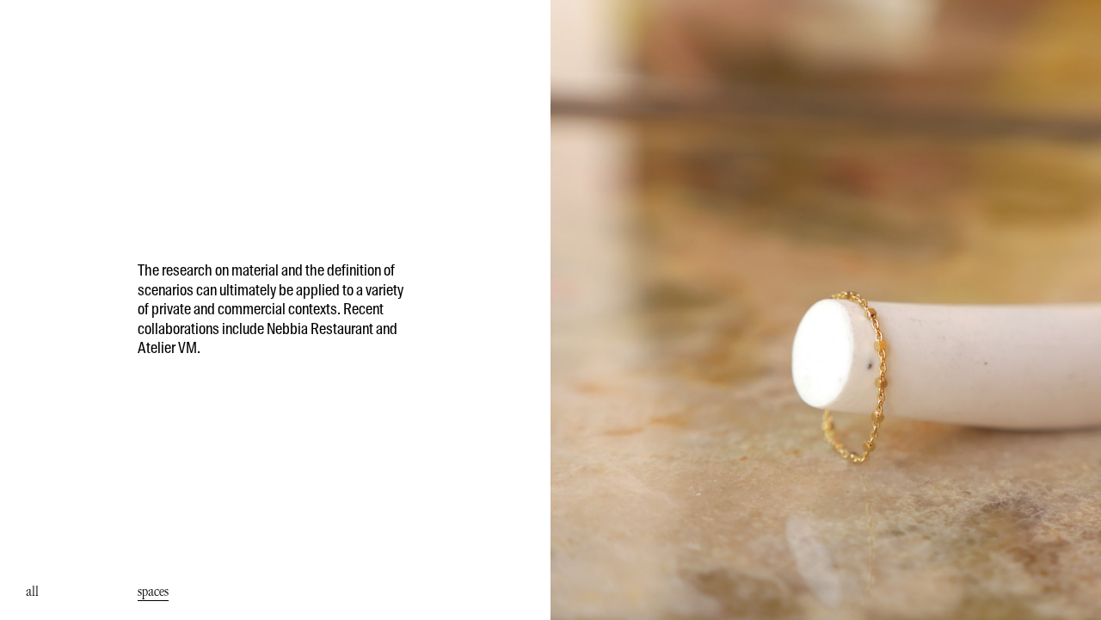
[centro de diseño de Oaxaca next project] (825, 310)
